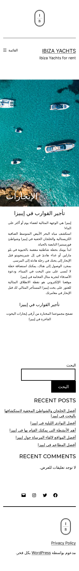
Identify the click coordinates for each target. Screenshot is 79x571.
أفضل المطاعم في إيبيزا (57, 445)
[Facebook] (55, 495)
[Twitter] (45, 495)
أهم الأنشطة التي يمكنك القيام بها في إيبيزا (42, 430)
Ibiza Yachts (59, 51)
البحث (71, 365)
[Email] (23, 495)
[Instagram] (34, 495)
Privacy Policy (63, 543)
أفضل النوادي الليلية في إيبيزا (53, 423)
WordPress (41, 552)
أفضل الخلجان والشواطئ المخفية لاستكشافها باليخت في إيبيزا (40, 413)
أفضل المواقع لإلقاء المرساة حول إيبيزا (46, 437)
